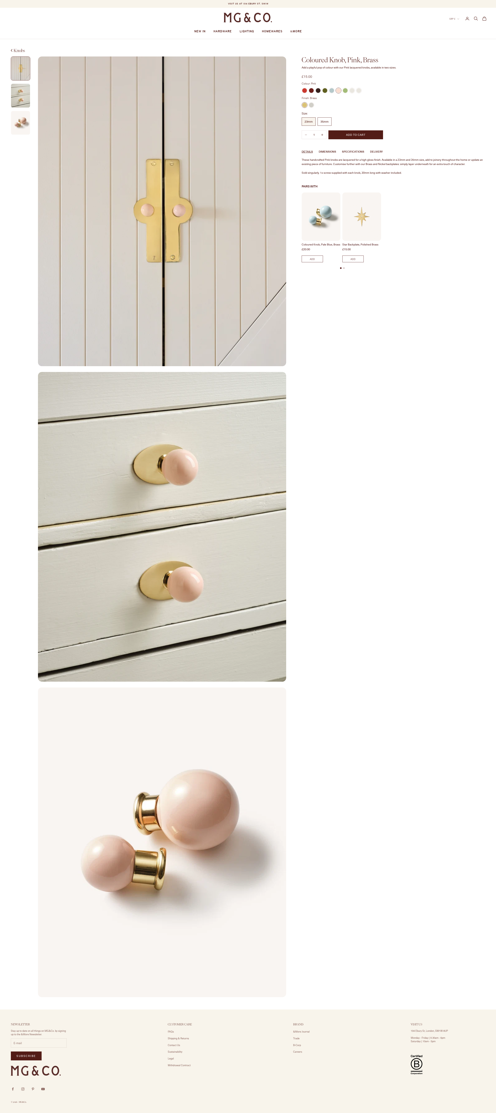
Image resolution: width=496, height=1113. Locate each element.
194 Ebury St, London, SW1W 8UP (429, 1031)
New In (200, 31)
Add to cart (355, 135)
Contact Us (174, 1045)
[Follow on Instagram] (23, 1089)
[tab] (341, 268)
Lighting (246, 31)
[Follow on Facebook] (13, 1089)
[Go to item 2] (20, 68)
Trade (296, 1038)
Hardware (222, 31)
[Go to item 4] (20, 123)
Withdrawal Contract (179, 1065)
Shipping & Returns (178, 1038)
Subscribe (453, 1096)
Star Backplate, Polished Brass (360, 244)
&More (296, 31)
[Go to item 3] (20, 96)
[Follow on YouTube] (43, 1089)
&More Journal (301, 1031)
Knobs (19, 50)
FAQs (171, 1031)
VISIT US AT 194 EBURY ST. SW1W (248, 4)
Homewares (272, 31)
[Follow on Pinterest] (33, 1089)
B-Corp (297, 1045)
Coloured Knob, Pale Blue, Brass (321, 244)
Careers (297, 1051)
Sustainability (175, 1051)
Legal (171, 1058)
